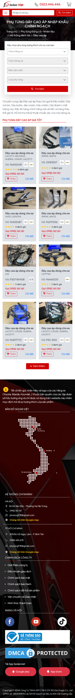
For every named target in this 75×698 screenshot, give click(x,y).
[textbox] (35, 51)
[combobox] (37, 51)
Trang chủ (11, 31)
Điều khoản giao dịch (19, 571)
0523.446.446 (50, 4)
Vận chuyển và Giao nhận (22, 596)
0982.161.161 (16, 510)
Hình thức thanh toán (19, 603)
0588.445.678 (16, 540)
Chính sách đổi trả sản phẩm (24, 590)
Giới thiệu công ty (18, 565)
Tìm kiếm (66, 12)
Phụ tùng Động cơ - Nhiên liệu (38, 31)
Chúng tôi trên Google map (24, 520)
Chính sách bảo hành (19, 584)
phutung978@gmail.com (22, 515)
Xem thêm (39, 366)
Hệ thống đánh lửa (20, 35)
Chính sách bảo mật (19, 577)
